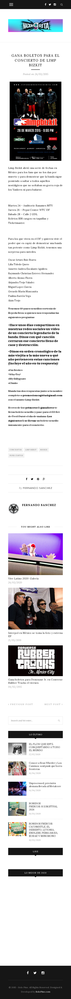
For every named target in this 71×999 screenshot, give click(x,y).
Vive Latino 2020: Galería (23, 578)
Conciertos (16, 450)
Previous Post (21, 704)
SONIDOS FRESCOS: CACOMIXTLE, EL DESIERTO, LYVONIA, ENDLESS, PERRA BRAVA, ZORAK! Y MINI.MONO (43, 830)
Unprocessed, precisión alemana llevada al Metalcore (45, 785)
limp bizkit (31, 450)
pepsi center (16, 455)
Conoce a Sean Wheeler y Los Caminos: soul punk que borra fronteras (45, 766)
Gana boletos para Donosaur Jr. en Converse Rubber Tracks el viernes (35, 681)
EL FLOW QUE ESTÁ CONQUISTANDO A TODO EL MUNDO (44, 747)
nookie (44, 450)
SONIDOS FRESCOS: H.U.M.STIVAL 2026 (43, 806)
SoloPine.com (43, 991)
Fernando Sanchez (37, 487)
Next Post (53, 704)
